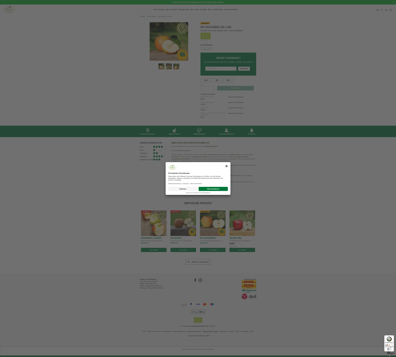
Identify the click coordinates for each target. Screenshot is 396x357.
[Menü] (392, 336)
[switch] (389, 349)
